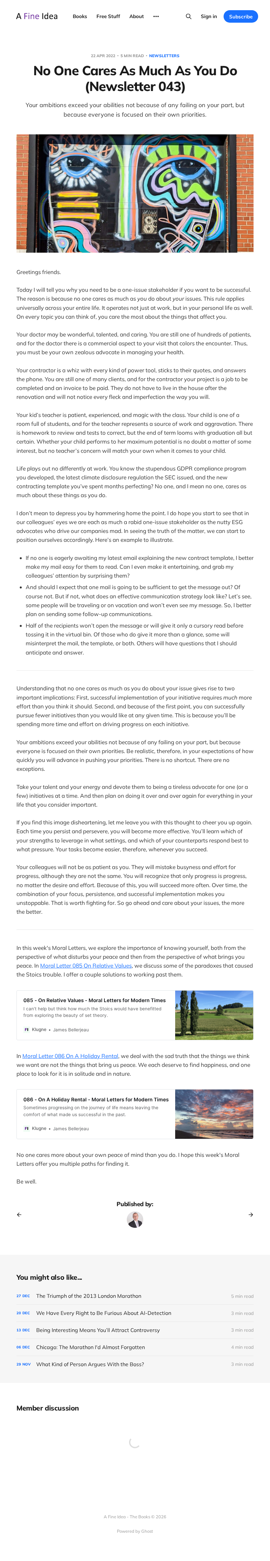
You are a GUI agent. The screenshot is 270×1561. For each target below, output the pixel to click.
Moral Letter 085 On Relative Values (86, 965)
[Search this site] (189, 16)
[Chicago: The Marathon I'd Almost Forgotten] (135, 1347)
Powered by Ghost (135, 1531)
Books (80, 16)
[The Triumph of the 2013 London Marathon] (135, 1296)
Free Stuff (108, 16)
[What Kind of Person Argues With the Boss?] (135, 1364)
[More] (156, 16)
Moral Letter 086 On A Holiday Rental (70, 1055)
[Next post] (249, 1215)
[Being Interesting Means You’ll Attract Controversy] (135, 1330)
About (136, 16)
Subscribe (241, 16)
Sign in (209, 16)
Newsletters (164, 55)
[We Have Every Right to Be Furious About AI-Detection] (135, 1313)
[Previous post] (21, 1215)
